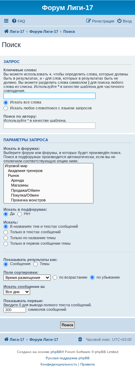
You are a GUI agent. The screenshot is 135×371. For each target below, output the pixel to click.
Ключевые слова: (20, 70)
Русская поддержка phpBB (68, 358)
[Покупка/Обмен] (48, 195)
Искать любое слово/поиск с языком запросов (50, 108)
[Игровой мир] (48, 166)
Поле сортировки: (20, 272)
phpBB (56, 352)
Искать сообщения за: (24, 286)
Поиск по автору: (20, 116)
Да (12, 213)
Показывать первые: (23, 301)
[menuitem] (18, 21)
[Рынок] (48, 175)
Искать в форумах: (21, 148)
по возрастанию (72, 277)
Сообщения (19, 264)
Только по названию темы (32, 238)
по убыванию (108, 277)
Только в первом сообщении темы (40, 243)
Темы (44, 264)
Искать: (10, 222)
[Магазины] (48, 185)
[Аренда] (48, 180)
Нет (26, 213)
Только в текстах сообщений (35, 232)
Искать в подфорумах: (25, 209)
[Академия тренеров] (48, 171)
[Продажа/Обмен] (48, 190)
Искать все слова (25, 102)
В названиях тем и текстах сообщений (43, 226)
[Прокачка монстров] (48, 200)
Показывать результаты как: (30, 259)
